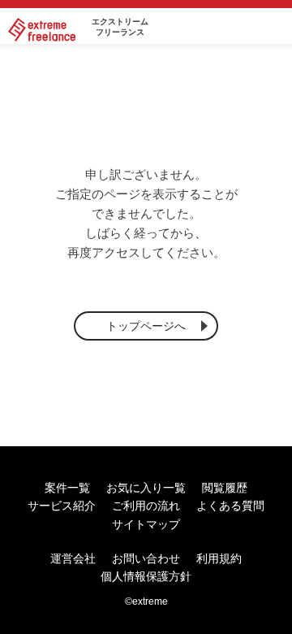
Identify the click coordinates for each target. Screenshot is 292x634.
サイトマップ (146, 524)
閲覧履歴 (224, 487)
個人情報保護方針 (146, 576)
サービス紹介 (62, 505)
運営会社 (73, 558)
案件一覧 (67, 487)
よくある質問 (230, 505)
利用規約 (219, 558)
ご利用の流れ (146, 505)
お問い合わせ (146, 558)
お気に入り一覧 (146, 487)
